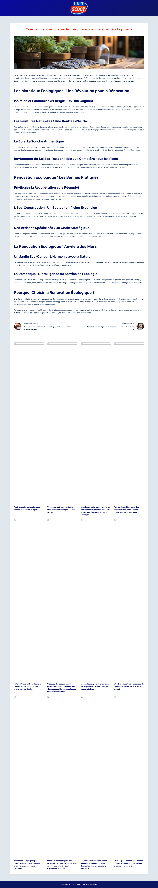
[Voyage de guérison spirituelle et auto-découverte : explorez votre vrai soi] (62, 423)
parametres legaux (90, 884)
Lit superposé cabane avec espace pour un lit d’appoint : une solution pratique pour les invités (128, 863)
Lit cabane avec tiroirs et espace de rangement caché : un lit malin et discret (129, 686)
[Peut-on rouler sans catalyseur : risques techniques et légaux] (29, 423)
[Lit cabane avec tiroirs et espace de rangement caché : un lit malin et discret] (129, 599)
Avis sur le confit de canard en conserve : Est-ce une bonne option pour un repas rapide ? (126, 509)
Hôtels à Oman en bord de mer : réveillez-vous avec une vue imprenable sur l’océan (27, 686)
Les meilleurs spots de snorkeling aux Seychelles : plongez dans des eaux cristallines (95, 686)
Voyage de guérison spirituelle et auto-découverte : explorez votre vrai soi (61, 509)
